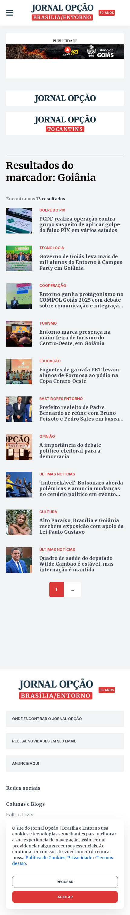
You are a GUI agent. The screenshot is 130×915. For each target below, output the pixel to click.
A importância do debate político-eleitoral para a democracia (70, 450)
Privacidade (79, 857)
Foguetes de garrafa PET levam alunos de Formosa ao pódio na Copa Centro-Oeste (79, 375)
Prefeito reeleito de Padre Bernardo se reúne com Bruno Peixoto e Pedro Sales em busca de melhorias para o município (79, 416)
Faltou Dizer (20, 815)
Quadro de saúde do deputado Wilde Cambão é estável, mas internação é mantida (76, 564)
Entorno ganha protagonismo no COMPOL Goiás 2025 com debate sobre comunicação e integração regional (81, 303)
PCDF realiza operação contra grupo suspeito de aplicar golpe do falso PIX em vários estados (79, 224)
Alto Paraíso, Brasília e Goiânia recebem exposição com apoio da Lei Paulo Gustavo (81, 526)
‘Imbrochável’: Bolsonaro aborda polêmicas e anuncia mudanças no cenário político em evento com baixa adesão (81, 491)
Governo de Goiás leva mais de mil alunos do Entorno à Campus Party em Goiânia (80, 262)
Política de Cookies (45, 857)
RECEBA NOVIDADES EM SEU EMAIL (44, 741)
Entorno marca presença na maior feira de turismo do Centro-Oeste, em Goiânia (75, 337)
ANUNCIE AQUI (25, 763)
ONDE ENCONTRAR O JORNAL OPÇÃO (47, 718)
